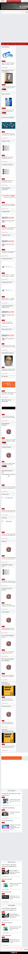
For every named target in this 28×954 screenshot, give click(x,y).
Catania (3, 797)
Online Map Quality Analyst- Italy (6, 188)
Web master (4, 517)
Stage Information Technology (5, 424)
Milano (3, 155)
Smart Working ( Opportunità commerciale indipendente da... (9, 865)
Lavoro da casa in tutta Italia (8, 117)
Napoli (3, 414)
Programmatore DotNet (7, 282)
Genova (3, 226)
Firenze (3, 131)
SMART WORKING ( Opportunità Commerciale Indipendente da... (15, 872)
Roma (3, 343)
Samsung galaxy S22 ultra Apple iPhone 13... (7, 71)
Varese (3, 822)
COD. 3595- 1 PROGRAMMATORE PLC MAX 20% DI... (8, 731)
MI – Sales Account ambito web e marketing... (8, 659)
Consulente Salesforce (6, 447)
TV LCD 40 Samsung (7, 820)
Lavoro (7, 44)
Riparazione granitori (7, 879)
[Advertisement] (14, 28)
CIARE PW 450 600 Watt (8, 808)
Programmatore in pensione (8, 353)
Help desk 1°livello (6, 141)
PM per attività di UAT (7, 329)
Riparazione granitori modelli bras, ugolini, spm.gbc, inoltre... (15, 885)
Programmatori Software (7, 258)
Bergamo (3, 61)
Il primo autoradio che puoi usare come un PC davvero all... (15, 801)
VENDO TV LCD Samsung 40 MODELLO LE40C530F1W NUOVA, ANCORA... (15, 827)
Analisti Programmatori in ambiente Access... (7, 306)
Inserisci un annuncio (14, 1)
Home (2, 1)
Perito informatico (5, 47)
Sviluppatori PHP (5, 211)
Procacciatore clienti (6, 706)
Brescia (3, 697)
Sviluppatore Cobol (6, 235)
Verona (3, 273)
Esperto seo (4, 541)
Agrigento (3, 108)
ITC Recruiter (5, 376)
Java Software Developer (7, 164)
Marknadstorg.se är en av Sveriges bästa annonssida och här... (15, 897)
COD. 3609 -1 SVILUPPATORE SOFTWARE (6, 684)
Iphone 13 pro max (6, 94)
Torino (3, 485)
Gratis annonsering (6, 891)
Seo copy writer (5, 494)
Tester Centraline (5, 612)
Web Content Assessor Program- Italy (6, 400)
